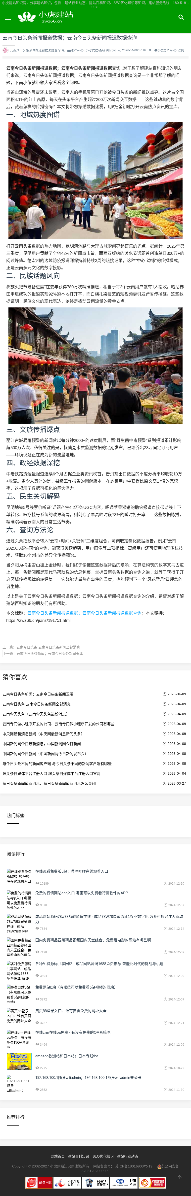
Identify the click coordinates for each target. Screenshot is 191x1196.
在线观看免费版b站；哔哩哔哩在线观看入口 (71, 871)
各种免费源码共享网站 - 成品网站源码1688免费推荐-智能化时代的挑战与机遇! (99, 964)
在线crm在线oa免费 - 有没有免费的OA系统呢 (72, 1032)
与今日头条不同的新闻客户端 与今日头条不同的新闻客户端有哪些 (57, 764)
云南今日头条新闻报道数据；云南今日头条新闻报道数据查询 (84, 613)
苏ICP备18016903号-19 (133, 1166)
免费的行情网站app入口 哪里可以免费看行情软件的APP (81, 893)
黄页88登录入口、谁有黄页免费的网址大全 (70, 1011)
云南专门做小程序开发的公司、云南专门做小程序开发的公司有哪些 (58, 724)
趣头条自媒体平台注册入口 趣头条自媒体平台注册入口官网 (51, 773)
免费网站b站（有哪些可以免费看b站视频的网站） (76, 987)
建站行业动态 (127, 1156)
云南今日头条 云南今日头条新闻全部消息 (48, 647)
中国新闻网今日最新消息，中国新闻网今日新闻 (41, 744)
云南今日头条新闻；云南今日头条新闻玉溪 (50, 654)
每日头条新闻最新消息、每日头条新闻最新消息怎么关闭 (49, 783)
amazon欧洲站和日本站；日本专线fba (66, 1056)
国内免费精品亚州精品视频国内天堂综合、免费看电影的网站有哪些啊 (93, 940)
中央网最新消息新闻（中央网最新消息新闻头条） (43, 734)
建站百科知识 (78, 1156)
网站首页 (58, 1156)
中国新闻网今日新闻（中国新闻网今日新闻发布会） (45, 754)
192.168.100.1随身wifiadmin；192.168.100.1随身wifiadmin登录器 (88, 1077)
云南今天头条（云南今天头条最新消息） (36, 714)
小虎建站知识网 (47, 23)
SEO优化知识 (103, 1156)
